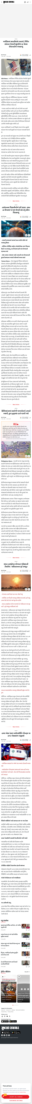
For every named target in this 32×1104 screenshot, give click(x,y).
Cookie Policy (4, 1011)
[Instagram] (5, 1016)
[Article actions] (30, 2)
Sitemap (13, 1009)
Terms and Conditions (20, 1009)
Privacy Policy (10, 1011)
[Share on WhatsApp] (25, 2)
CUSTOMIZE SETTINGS (16, 1100)
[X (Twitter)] (10, 1016)
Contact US (8, 1009)
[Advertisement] (16, 21)
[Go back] (2, 2)
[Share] (30, 55)
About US (3, 1009)
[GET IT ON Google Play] (13, 1021)
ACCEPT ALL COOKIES (16, 1097)
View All (26, 972)
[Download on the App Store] (5, 1021)
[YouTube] (7, 1016)
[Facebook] (2, 1016)
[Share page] (28, 2)
